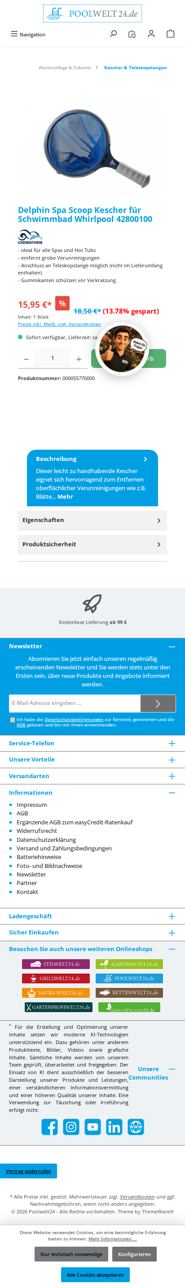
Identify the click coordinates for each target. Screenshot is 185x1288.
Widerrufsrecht (37, 831)
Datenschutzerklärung (46, 840)
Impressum (32, 805)
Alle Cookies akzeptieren (95, 1274)
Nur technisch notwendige (71, 1254)
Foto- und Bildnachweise (49, 866)
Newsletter (31, 874)
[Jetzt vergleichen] (132, 34)
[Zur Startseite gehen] (92, 13)
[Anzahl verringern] (26, 358)
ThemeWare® (158, 1211)
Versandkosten (137, 1196)
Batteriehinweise (39, 857)
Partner (27, 883)
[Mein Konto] (151, 34)
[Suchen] (113, 34)
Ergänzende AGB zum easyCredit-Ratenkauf (75, 822)
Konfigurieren (134, 1254)
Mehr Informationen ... (112, 1239)
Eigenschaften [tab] (43, 520)
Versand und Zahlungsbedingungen (64, 848)
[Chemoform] (92, 237)
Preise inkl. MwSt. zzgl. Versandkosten (59, 324)
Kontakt (27, 892)
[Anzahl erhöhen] (78, 358)
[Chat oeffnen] (122, 349)
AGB (21, 725)
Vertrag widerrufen (28, 1171)
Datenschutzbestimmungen (73, 719)
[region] (92, 148)
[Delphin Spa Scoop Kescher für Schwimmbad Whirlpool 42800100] (92, 148)
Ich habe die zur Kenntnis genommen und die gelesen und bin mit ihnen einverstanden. (95, 722)
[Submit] (158, 704)
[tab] (92, 478)
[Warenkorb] (171, 34)
